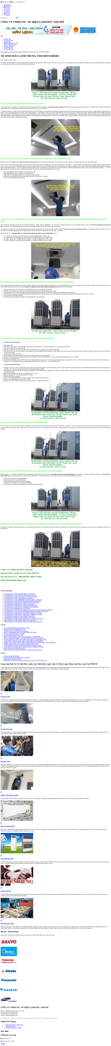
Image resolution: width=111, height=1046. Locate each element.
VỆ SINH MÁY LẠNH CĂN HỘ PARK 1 (19, 594)
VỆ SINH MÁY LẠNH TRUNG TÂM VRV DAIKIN (22, 601)
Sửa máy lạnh (7, 42)
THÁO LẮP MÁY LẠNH (11, 43)
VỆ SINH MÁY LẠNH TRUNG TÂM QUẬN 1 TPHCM (23, 614)
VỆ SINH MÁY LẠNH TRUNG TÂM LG (19, 604)
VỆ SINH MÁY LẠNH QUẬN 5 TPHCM (19, 615)
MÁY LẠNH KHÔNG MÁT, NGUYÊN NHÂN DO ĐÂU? (20, 632)
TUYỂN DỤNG (8, 47)
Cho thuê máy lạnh (9, 46)
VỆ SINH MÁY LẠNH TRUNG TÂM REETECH (21, 602)
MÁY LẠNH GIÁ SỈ (9, 45)
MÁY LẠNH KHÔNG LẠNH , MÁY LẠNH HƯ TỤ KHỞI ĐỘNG (22, 636)
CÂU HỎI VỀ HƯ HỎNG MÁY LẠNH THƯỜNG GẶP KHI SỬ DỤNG (24, 647)
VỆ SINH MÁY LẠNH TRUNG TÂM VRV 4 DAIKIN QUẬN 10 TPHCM (28, 610)
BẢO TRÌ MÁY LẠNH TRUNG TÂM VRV (20, 620)
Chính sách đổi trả (10, 1026)
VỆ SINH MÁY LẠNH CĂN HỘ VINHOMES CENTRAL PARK (25, 611)
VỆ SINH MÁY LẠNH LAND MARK (18, 598)
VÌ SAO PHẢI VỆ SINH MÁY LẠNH (14, 629)
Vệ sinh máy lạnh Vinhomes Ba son (17, 608)
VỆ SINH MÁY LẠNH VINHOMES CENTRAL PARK (23, 599)
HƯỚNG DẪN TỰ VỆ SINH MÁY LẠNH (16, 630)
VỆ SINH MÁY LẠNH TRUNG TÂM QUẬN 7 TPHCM (23, 618)
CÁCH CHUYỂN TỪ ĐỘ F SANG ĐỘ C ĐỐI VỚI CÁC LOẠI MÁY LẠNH (25, 639)
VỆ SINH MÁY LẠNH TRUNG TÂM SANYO (21, 605)
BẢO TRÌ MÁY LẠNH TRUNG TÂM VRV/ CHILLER (23, 621)
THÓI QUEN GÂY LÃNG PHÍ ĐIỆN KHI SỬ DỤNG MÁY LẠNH (22, 645)
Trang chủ (3, 52)
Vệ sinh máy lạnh (8, 40)
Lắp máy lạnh (7, 39)
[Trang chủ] (49, 34)
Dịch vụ (8, 52)
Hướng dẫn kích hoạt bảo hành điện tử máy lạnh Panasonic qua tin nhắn (22, 649)
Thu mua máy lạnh (9, 49)
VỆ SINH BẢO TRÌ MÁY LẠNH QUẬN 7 (19, 617)
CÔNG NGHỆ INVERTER (11, 656)
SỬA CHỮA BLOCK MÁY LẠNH (13, 635)
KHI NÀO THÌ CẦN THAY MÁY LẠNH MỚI (17, 657)
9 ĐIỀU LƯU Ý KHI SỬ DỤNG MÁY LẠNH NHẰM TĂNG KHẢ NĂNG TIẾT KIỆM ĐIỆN (30, 642)
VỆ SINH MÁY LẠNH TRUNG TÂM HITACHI (21, 607)
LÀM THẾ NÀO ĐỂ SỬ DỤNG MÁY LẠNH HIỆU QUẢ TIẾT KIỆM (23, 641)
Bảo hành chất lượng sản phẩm (14, 1027)
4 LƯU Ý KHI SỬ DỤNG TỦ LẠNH (14, 633)
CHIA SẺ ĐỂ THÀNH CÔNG (12, 659)
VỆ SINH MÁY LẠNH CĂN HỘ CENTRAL (20, 595)
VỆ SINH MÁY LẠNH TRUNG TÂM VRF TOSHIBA (23, 613)
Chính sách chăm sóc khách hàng (14, 1024)
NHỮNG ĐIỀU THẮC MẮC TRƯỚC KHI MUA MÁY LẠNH (21, 644)
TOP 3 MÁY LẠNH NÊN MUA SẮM (14, 648)
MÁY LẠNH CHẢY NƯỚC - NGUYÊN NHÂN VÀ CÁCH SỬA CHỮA (24, 638)
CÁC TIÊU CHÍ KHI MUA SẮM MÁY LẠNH (17, 628)
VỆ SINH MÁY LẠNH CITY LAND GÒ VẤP (20, 596)
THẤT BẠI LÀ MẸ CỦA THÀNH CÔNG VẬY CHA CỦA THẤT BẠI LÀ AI (25, 660)
